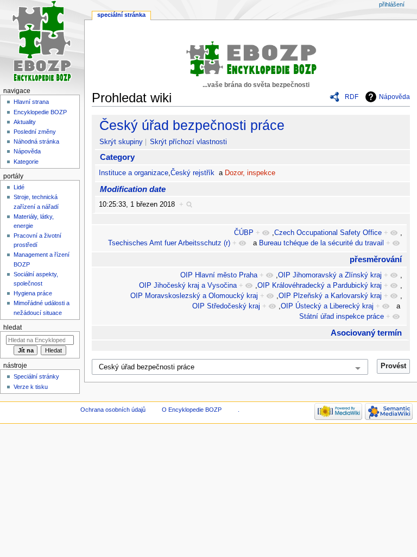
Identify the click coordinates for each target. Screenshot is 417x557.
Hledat (12, 327)
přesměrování (376, 259)
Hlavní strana (31, 101)
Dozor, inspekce (250, 173)
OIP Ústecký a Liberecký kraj (327, 306)
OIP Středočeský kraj (226, 306)
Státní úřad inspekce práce (341, 316)
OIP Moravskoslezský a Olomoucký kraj (194, 296)
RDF (351, 97)
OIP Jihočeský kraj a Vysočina (188, 285)
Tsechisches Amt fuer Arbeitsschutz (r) (169, 243)
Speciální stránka (121, 14)
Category (117, 157)
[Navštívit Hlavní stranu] (42, 42)
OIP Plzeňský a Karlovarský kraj (330, 296)
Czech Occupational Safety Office (328, 233)
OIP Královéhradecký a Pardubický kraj (319, 285)
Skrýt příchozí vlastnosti (188, 142)
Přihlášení (392, 4)
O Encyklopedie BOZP (192, 409)
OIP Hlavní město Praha (218, 275)
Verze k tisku (31, 386)
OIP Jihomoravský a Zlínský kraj (330, 275)
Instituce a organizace (133, 173)
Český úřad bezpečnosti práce (192, 125)
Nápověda (394, 97)
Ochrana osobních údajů (113, 409)
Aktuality (25, 122)
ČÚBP (244, 233)
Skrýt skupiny (121, 142)
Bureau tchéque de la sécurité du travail (321, 243)
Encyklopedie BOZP (40, 112)
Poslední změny (35, 131)
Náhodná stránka (36, 141)
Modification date (133, 189)
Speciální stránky (36, 376)
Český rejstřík (192, 173)
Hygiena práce (33, 293)
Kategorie (26, 161)
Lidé (19, 187)
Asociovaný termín (366, 332)
